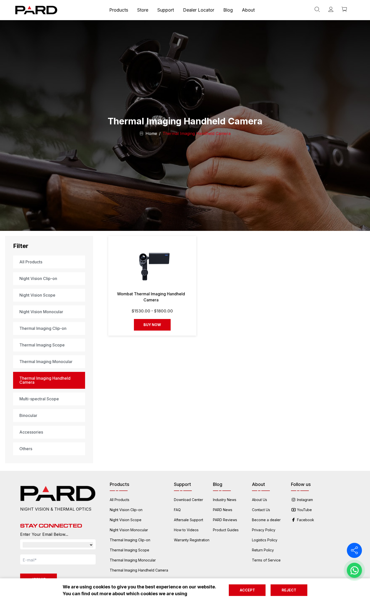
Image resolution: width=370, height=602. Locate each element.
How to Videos (186, 530)
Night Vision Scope (125, 520)
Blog (228, 10)
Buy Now (152, 325)
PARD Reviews (225, 520)
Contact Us (261, 510)
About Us (259, 500)
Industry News (224, 500)
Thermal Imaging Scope (129, 550)
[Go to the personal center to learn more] (331, 10)
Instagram (305, 500)
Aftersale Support (188, 520)
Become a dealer (266, 520)
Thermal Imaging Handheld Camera (139, 570)
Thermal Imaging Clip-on (130, 540)
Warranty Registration (191, 540)
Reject (289, 590)
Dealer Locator (198, 10)
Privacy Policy (263, 530)
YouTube (304, 510)
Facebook (305, 520)
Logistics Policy (264, 540)
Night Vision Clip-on (126, 510)
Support (165, 10)
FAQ (177, 510)
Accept (247, 590)
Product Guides (226, 530)
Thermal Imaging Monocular (133, 560)
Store (142, 10)
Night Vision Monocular (129, 530)
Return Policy (263, 550)
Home (151, 133)
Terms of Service (266, 560)
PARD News (222, 510)
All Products (119, 500)
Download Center (188, 500)
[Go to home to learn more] (36, 10)
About (248, 10)
